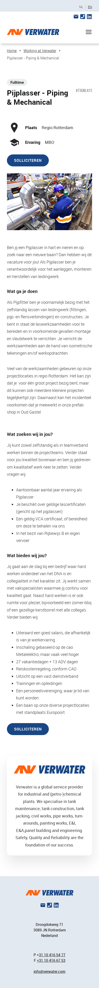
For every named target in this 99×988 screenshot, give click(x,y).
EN (90, 7)
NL (81, 7)
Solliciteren (28, 160)
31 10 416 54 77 (52, 954)
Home (12, 50)
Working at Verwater (39, 50)
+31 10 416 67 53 (51, 960)
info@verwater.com (49, 971)
